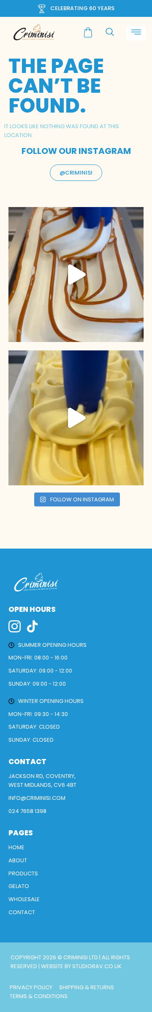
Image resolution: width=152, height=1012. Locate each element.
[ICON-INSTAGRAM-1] (14, 626)
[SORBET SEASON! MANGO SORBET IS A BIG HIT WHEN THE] (76, 417)
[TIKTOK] (32, 626)
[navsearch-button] (109, 32)
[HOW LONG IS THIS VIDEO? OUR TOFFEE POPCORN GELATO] (76, 274)
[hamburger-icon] (136, 33)
